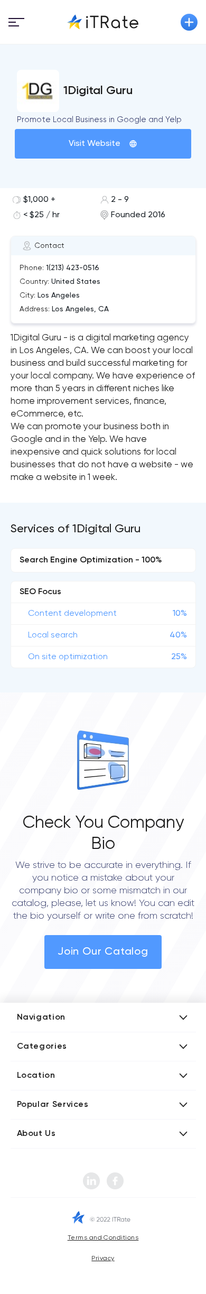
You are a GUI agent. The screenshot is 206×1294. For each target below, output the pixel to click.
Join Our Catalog (103, 952)
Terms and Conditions (103, 1238)
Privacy (102, 1258)
